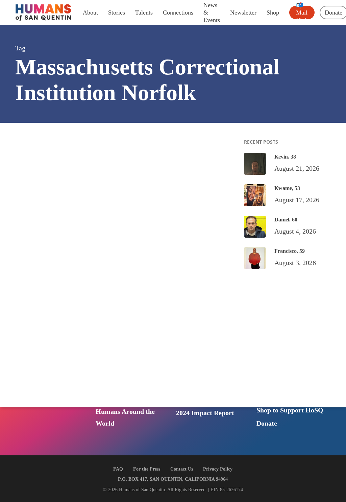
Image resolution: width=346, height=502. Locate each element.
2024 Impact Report (205, 412)
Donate (266, 423)
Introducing (112, 431)
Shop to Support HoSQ (289, 410)
